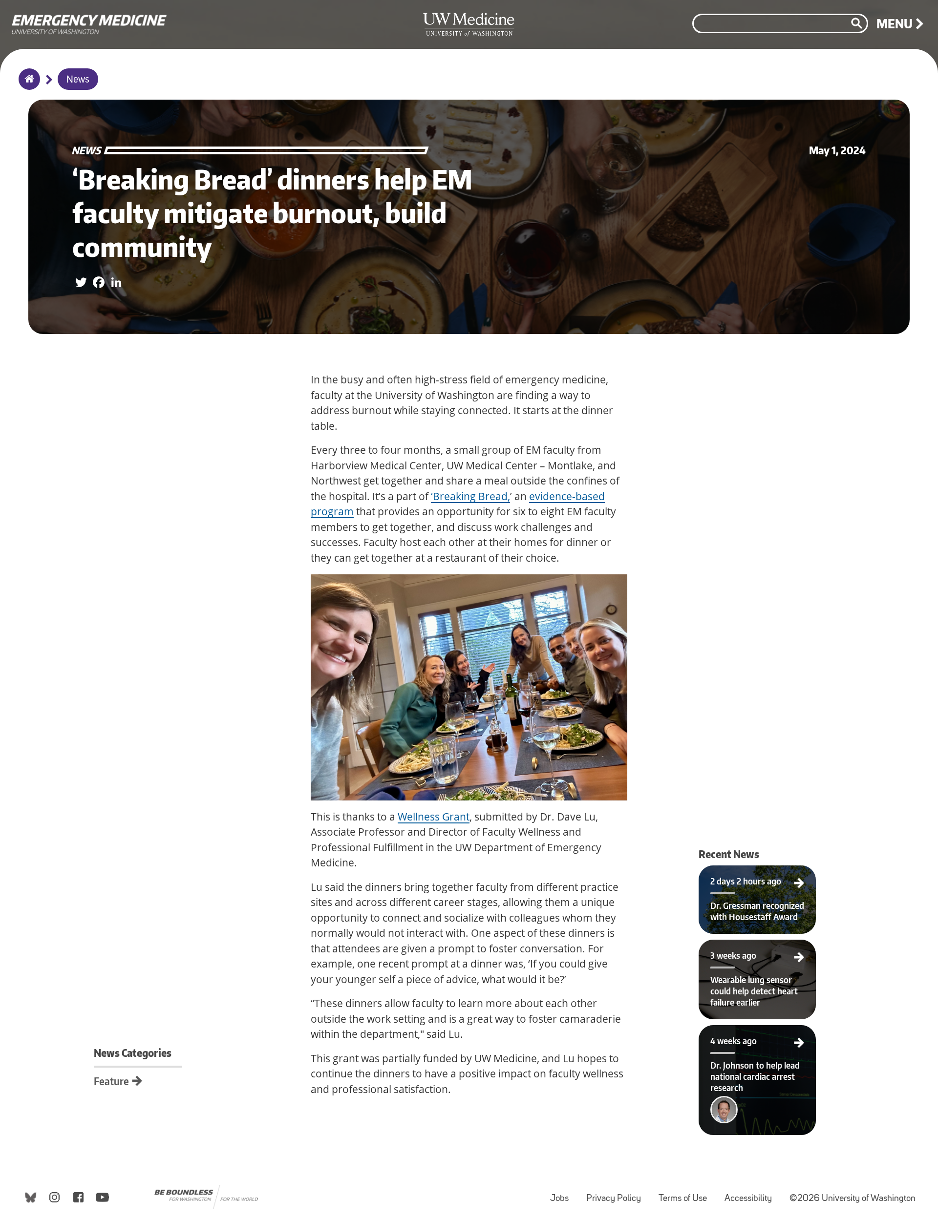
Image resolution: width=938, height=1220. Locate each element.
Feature (111, 1081)
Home (27, 85)
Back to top (7, 16)
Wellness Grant (433, 816)
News (77, 80)
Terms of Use (687, 1193)
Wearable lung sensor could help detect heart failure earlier (757, 951)
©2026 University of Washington (852, 1198)
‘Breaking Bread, (470, 496)
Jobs (563, 1193)
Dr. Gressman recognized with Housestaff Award (758, 877)
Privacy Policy (617, 1193)
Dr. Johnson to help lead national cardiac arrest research (757, 1037)
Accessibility (752, 1193)
